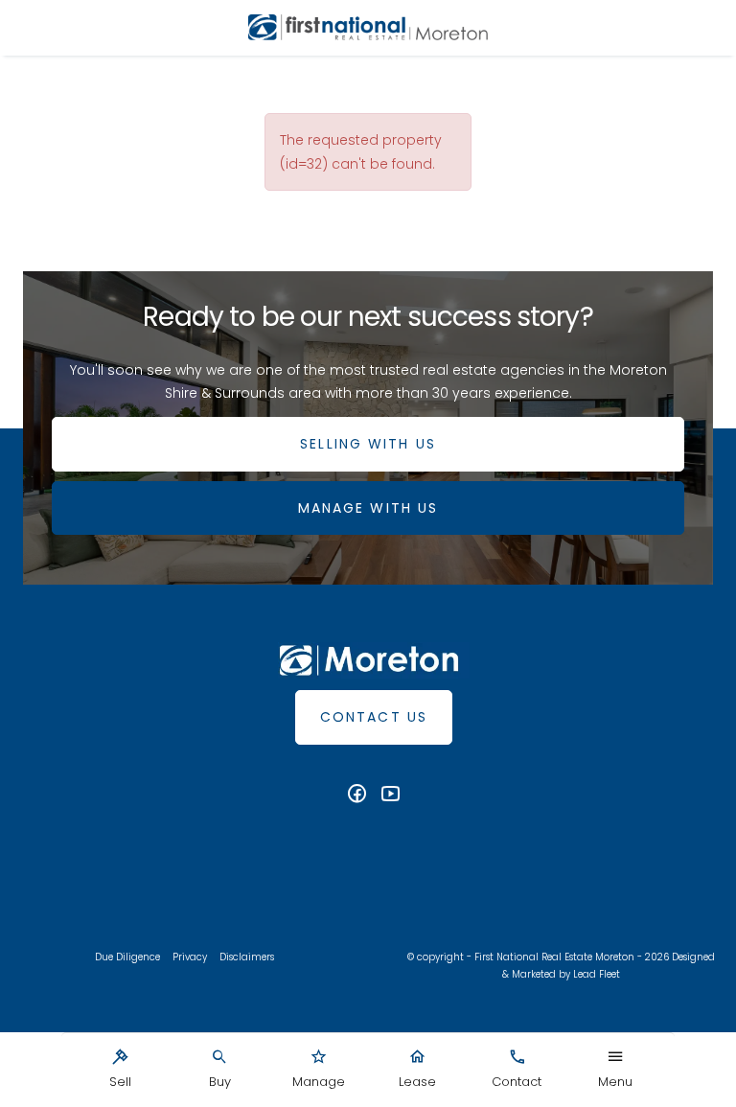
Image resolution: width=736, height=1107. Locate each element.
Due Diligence (127, 957)
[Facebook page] (359, 795)
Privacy (189, 957)
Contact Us (373, 716)
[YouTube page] (391, 795)
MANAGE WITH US (368, 508)
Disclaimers (246, 957)
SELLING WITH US (368, 443)
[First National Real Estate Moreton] (368, 27)
